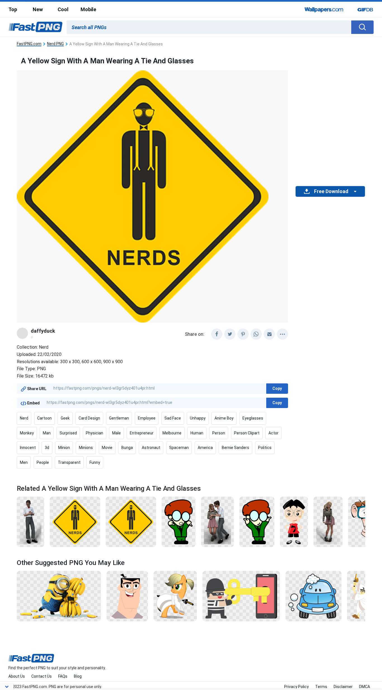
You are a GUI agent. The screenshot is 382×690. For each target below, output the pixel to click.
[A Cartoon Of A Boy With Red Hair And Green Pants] (257, 521)
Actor (273, 433)
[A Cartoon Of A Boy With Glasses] (294, 521)
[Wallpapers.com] (324, 9)
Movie (107, 447)
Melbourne (171, 433)
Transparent (69, 462)
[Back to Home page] (35, 27)
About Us (16, 676)
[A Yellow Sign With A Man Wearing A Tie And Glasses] (75, 521)
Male (116, 433)
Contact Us (41, 676)
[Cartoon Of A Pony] (175, 595)
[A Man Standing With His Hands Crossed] (30, 521)
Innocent (28, 447)
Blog (78, 676)
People (43, 462)
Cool (63, 9)
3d (47, 447)
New (38, 9)
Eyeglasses (252, 418)
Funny (94, 462)
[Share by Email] (269, 334)
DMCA (364, 686)
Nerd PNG (55, 44)
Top (12, 9)
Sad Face (172, 418)
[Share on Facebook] (216, 334)
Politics (265, 447)
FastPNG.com (29, 44)
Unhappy (198, 418)
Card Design (89, 418)
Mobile (88, 9)
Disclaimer (343, 686)
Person (218, 433)
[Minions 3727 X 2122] (59, 595)
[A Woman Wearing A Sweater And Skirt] (328, 521)
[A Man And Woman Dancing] (217, 521)
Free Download (331, 191)
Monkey (27, 433)
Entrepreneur (142, 433)
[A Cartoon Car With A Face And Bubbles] (313, 595)
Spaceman (179, 447)
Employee (146, 418)
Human (196, 433)
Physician (94, 433)
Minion (64, 447)
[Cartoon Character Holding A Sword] (361, 595)
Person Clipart (247, 433)
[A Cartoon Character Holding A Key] (241, 595)
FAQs (62, 676)
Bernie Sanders (235, 447)
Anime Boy (224, 418)
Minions (86, 447)
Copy (277, 388)
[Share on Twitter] (229, 334)
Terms (321, 686)
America (205, 447)
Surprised (68, 433)
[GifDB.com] (365, 9)
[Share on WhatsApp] (256, 334)
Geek (65, 418)
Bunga (127, 447)
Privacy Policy (296, 686)
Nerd (24, 418)
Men (24, 462)
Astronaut (151, 447)
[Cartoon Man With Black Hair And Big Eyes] (127, 595)
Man (47, 433)
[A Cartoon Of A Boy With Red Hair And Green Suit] (178, 521)
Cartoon (44, 418)
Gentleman (119, 418)
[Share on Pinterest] (243, 334)
